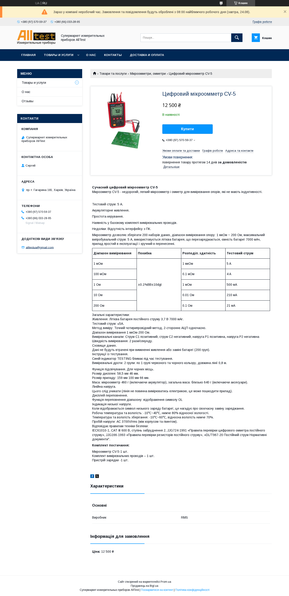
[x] (97, 477)
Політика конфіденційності (192, 589)
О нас (91, 55)
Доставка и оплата (147, 55)
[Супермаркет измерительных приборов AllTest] (36, 43)
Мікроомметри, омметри (148, 73)
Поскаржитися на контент (157, 589)
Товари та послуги (113, 73)
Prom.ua (166, 581)
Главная (28, 55)
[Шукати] (236, 37)
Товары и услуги (58, 55)
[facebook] (92, 477)
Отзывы (27, 101)
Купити (187, 129)
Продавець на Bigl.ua (144, 585)
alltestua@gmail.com (40, 247)
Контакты (113, 55)
